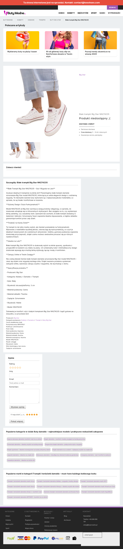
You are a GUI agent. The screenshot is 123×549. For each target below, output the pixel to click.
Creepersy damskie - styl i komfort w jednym (96, 455)
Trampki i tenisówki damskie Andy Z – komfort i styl (24, 492)
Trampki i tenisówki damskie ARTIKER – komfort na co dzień (27, 497)
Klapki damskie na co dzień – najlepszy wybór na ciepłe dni (72, 450)
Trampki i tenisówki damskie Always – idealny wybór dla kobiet (58, 486)
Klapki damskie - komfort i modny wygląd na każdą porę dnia (64, 439)
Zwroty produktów (50, 526)
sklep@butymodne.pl (90, 525)
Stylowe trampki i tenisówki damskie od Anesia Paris (61, 492)
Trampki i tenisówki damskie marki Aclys (20, 481)
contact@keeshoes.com (87, 2)
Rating (12, 364)
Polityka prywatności (32, 524)
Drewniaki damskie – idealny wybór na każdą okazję (25, 444)
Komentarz (13, 387)
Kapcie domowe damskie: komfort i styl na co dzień (24, 439)
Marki (102, 13)
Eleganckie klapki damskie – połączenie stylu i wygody (63, 444)
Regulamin (28, 520)
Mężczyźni (9, 524)
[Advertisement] (94, 96)
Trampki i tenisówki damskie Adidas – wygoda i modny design (57, 481)
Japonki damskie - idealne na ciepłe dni (20, 455)
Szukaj (112, 7)
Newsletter (87, 516)
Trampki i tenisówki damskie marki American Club (98, 486)
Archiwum (67, 520)
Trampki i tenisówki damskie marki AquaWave (97, 492)
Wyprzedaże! (114, 13)
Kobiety (8, 520)
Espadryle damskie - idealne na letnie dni (21, 460)
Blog (65, 516)
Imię (11, 371)
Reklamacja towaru (50, 530)
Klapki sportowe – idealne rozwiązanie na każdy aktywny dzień (28, 450)
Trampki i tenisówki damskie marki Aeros (21, 486)
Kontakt (27, 516)
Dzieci (8, 516)
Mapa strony (29, 528)
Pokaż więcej (17, 421)
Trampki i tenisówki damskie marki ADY (93, 481)
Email (11, 379)
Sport (7, 528)
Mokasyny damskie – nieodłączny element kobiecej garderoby (57, 455)
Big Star (82, 75)
